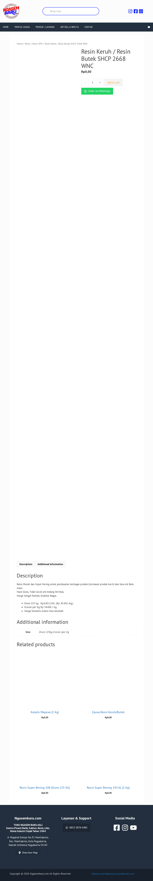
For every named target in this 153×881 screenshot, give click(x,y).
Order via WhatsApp (99, 91)
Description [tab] (25, 564)
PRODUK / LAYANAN (45, 27)
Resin (27, 43)
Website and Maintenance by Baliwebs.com (113, 873)
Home (20, 43)
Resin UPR (37, 43)
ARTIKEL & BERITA (69, 27)
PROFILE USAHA (22, 27)
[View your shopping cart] (149, 27)
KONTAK (89, 27)
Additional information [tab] (50, 564)
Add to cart (113, 82)
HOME (6, 27)
